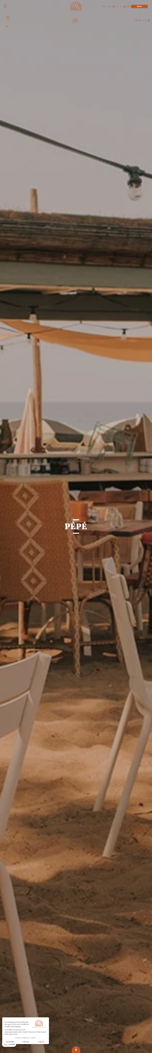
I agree (41, 1042)
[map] (146, 20)
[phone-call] (143, 20)
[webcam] (148, 20)
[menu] (5, 6)
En (7, 26)
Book (139, 6)
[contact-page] (136, 20)
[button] (9, 1044)
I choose (25, 1042)
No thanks (10, 1042)
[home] (75, 20)
